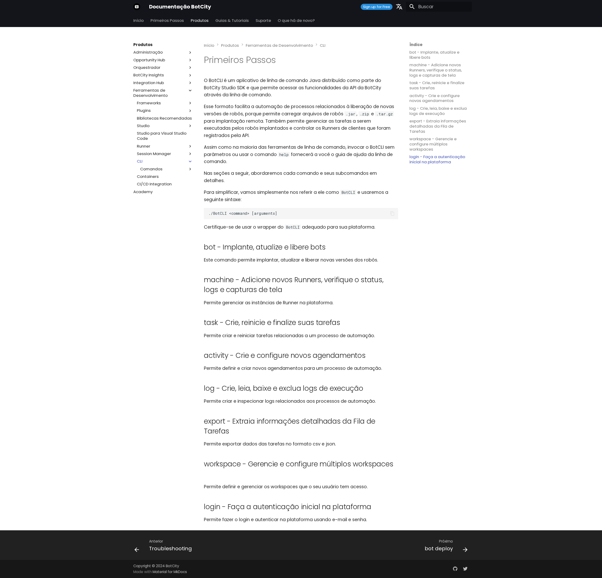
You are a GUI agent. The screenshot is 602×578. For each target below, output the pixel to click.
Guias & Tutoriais (232, 20)
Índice (415, 44)
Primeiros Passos (167, 20)
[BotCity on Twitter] (465, 568)
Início (138, 20)
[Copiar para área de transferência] (392, 213)
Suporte (263, 20)
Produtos (200, 20)
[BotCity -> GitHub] (455, 568)
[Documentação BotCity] (137, 6)
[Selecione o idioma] (399, 6)
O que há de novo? (296, 20)
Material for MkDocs (170, 571)
